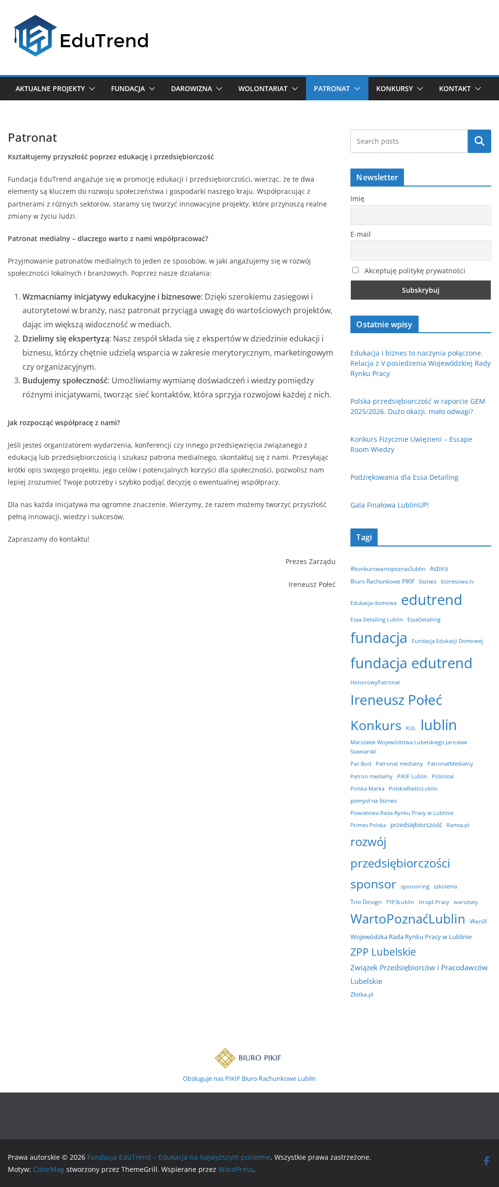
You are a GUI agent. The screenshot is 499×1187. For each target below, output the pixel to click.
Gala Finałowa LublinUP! (389, 504)
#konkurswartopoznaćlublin (387, 569)
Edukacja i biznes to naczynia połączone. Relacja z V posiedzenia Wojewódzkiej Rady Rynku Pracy (420, 363)
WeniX (478, 921)
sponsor (373, 884)
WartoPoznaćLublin (407, 918)
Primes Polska (368, 825)
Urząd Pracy (434, 902)
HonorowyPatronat (375, 682)
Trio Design (366, 902)
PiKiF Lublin (412, 776)
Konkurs (376, 725)
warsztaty (466, 902)
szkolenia (445, 886)
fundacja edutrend (411, 662)
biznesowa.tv (457, 581)
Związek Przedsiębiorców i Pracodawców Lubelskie (419, 973)
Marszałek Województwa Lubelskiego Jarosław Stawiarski (408, 747)
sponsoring (415, 886)
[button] (90, 88)
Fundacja (128, 88)
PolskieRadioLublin (413, 788)
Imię (357, 198)
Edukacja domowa (373, 603)
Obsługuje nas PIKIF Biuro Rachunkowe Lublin (249, 1078)
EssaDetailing (424, 619)
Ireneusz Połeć (396, 699)
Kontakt (455, 88)
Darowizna (191, 88)
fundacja (378, 637)
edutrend (431, 599)
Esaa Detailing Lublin (376, 619)
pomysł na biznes (373, 800)
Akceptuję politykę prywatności (414, 270)
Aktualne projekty (50, 88)
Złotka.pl (361, 994)
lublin (439, 725)
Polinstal (443, 776)
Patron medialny (371, 776)
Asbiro (439, 568)
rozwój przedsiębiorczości (400, 852)
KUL (411, 728)
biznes (428, 581)
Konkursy (394, 88)
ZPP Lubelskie (383, 952)
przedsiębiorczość (416, 824)
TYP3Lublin (400, 902)
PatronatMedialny (450, 763)
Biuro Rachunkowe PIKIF (382, 581)
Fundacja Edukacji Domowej (447, 641)
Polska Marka (367, 788)
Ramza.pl (457, 825)
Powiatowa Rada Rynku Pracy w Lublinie (402, 813)
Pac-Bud (360, 763)
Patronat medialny (399, 763)
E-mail (360, 234)
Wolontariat (263, 88)
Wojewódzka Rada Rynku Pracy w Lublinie (411, 936)
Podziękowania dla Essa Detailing (404, 477)
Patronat (332, 88)
